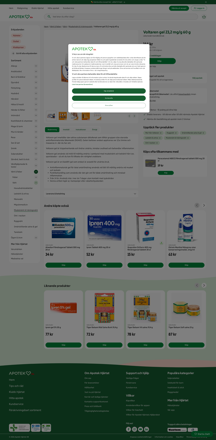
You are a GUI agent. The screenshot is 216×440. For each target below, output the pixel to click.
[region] (109, 78)
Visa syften (109, 105)
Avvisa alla (109, 98)
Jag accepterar (109, 91)
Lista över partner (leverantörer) (82, 84)
